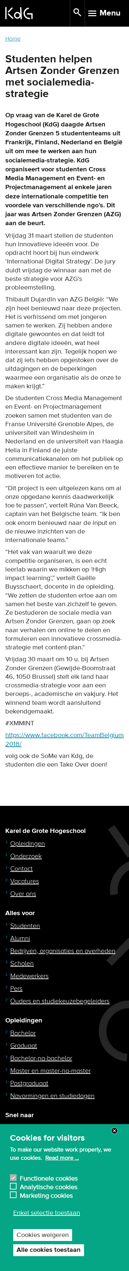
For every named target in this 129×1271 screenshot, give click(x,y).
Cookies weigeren (43, 1235)
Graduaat (23, 1046)
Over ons (23, 894)
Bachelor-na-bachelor (41, 1058)
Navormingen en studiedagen (52, 1096)
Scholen (22, 964)
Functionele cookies (49, 1178)
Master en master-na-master (50, 1071)
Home (13, 38)
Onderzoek (26, 856)
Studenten (25, 926)
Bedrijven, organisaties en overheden (62, 951)
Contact (21, 869)
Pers (16, 989)
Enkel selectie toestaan (46, 1213)
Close (114, 1131)
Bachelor (23, 1033)
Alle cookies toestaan (49, 1250)
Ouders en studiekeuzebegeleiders (59, 1001)
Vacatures (24, 881)
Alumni (20, 939)
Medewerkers (29, 976)
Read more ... (62, 1158)
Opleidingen (27, 844)
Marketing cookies (46, 1195)
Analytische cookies (48, 1186)
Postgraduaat (29, 1083)
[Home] (37, 13)
